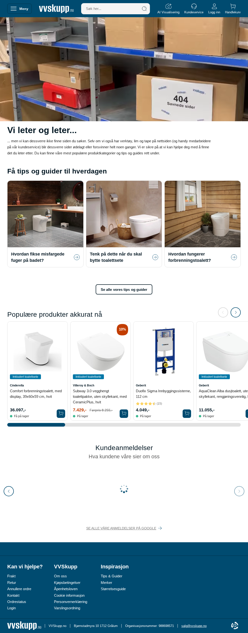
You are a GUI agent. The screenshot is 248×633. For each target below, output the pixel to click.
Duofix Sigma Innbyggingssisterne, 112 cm (163, 394)
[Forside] (56, 9)
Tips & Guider (111, 576)
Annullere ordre (19, 589)
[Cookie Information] (234, 626)
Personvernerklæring (70, 602)
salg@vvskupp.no (194, 626)
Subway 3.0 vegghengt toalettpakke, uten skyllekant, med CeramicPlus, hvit (100, 396)
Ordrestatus (16, 602)
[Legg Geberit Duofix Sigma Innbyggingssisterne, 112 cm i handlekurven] (187, 413)
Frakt (11, 576)
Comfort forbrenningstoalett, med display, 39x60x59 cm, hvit (36, 394)
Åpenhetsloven (66, 589)
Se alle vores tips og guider (124, 289)
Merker (106, 582)
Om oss (60, 576)
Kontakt (13, 595)
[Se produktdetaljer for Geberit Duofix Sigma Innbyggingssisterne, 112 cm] (163, 352)
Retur (11, 582)
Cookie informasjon (69, 595)
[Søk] (144, 8)
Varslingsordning (67, 608)
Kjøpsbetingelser (67, 582)
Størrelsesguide (113, 589)
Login (11, 608)
